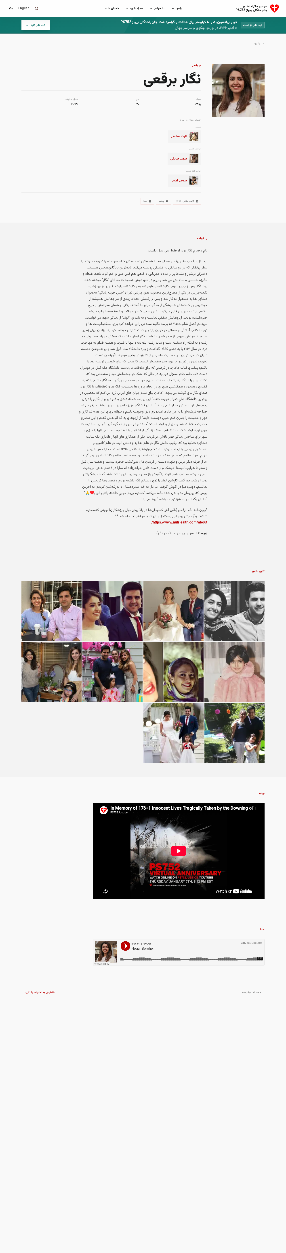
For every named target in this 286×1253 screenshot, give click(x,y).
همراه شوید (136, 8)
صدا (145, 201)
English (23, 8)
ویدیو (161, 201)
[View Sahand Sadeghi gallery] (51, 672)
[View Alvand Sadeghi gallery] (234, 611)
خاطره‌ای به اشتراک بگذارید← (38, 993)
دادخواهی (159, 8)
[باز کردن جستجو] (36, 8)
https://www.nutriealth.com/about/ (179, 522)
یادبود (178, 8)
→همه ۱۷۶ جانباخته (253, 993)
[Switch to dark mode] (11, 8)
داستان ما (113, 8)
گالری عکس (185, 201)
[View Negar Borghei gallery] (173, 611)
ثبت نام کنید (33, 26)
